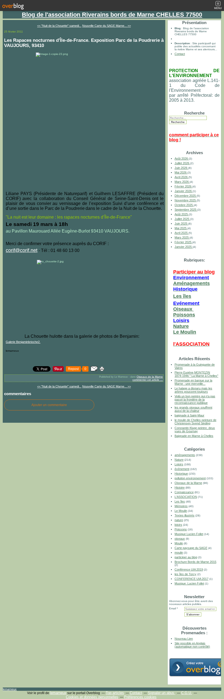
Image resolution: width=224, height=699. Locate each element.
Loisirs (179, 464)
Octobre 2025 (184, 205)
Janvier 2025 (184, 246)
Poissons (184, 315)
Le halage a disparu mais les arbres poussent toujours (193, 390)
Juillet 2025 (182, 219)
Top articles (115, 693)
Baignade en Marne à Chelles (194, 435)
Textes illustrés (184, 515)
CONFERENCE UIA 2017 (191, 578)
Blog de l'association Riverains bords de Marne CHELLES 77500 (112, 14)
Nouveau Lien (184, 638)
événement (182, 469)
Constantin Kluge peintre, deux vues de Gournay (195, 429)
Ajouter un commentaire (49, 405)
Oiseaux (183, 309)
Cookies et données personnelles (92, 697)
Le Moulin (184, 332)
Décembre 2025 (186, 195)
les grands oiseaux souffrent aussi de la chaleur (193, 409)
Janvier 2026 (184, 191)
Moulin (179, 543)
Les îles (182, 296)
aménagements (185, 455)
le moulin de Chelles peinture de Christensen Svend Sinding (195, 421)
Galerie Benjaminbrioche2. (23, 341)
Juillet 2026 (182, 163)
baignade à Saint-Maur (189, 415)
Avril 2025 (181, 232)
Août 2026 (182, 158)
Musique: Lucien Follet (189, 583)
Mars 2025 (182, 237)
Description (183, 43)
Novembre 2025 (186, 200)
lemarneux (10, 689)
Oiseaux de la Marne (150, 376)
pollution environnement (190, 478)
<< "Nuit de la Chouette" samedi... (59, 25)
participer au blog (186, 557)
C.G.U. (186, 693)
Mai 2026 (181, 172)
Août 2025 (182, 214)
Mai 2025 (181, 228)
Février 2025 (183, 242)
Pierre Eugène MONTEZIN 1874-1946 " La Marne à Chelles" (196, 374)
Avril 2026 (181, 177)
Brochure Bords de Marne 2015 (195, 561)
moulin (179, 552)
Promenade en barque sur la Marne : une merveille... (193, 382)
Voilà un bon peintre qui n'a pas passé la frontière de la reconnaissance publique (195, 399)
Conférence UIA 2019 (189, 569)
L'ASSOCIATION (186, 496)
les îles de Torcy (185, 574)
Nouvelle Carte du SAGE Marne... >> (106, 25)
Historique (181, 473)
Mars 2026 (182, 181)
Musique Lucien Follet (189, 534)
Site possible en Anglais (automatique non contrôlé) (192, 645)
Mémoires (181, 506)
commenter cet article (146, 379)
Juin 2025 (181, 223)
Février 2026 (183, 186)
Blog (178, 28)
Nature (181, 326)
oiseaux (180, 538)
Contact (180, 53)
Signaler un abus (161, 693)
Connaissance (184, 492)
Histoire (180, 487)
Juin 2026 (181, 167)
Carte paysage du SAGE (191, 548)
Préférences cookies (140, 697)
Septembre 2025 (186, 209)
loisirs (178, 524)
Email (172, 608)
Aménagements (191, 283)
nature (179, 520)
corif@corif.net (21, 250)
